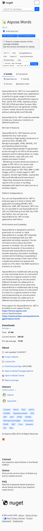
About (21, 515)
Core (20, 424)
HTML (19, 417)
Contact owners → (9, 390)
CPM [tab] (5, 56)
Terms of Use (31, 515)
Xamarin (29, 424)
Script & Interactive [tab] (26, 56)
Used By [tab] (25, 79)
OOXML (6, 413)
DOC (24, 409)
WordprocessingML (12, 420)
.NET (13, 424)
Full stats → (6, 328)
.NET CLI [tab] (6, 53)
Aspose (10, 395)
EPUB (5, 424)
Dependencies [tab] (11, 79)
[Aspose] (4, 395)
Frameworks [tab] (23, 74)
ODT (12, 417)
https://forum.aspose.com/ (14, 311)
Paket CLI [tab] (13, 56)
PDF (32, 413)
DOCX (31, 409)
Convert (6, 409)
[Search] (37, 9)
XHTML (28, 417)
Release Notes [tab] (23, 84)
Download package (13, 366)
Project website (11, 357)
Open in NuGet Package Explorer (19, 371)
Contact (6, 459)
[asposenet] (4, 401)
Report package (12, 380)
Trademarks (18, 521)
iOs (4, 428)
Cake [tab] (19, 60)
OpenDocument (20, 413)
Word (16, 409)
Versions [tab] (8, 84)
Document (28, 420)
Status (5, 470)
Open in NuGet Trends (14, 375)
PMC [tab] (14, 53)
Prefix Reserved (12, 31)
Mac (11, 428)
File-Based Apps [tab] (8, 60)
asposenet (11, 401)
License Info (10, 361)
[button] (34, 63)
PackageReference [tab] (25, 53)
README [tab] (8, 74)
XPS (5, 417)
